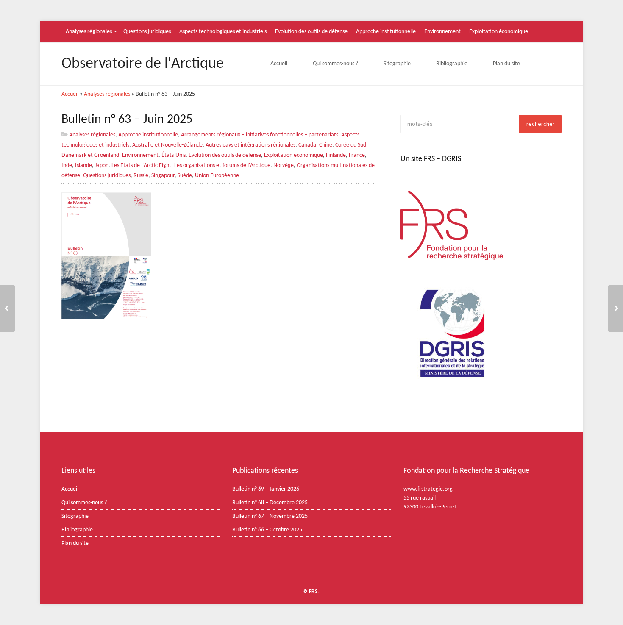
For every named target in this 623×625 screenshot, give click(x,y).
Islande (83, 165)
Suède (185, 175)
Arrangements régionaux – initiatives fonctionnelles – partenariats (259, 135)
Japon (101, 165)
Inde (66, 165)
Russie (141, 175)
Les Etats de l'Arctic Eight (141, 165)
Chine (325, 145)
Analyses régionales (89, 31)
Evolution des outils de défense (311, 31)
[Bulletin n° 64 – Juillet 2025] (7, 308)
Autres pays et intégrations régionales (250, 145)
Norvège (283, 165)
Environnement (442, 31)
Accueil (278, 64)
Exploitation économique (498, 31)
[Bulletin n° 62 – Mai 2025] (615, 308)
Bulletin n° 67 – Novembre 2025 (270, 516)
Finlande (336, 155)
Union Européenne (217, 175)
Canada (307, 145)
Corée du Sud (350, 145)
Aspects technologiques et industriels (223, 31)
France (357, 155)
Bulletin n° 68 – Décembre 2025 (270, 503)
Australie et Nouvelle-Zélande (167, 145)
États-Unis (173, 155)
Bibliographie (451, 64)
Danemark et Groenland (90, 155)
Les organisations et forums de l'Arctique (222, 165)
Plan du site (506, 64)
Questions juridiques (147, 31)
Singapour (163, 175)
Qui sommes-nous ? (335, 64)
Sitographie (397, 64)
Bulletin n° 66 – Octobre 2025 (267, 530)
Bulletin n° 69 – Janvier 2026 (265, 489)
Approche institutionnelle (386, 31)
